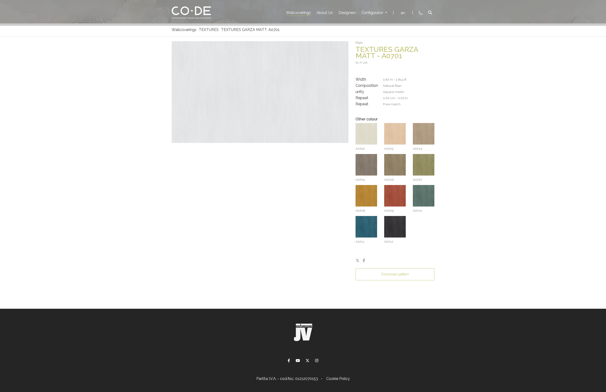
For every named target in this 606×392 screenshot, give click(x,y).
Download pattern (395, 274)
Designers (347, 12)
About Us (324, 12)
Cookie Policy (338, 378)
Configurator (372, 12)
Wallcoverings (298, 12)
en (403, 13)
